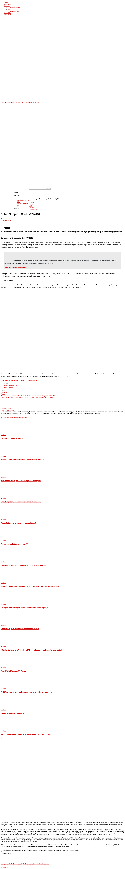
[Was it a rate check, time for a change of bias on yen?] (11, 475)
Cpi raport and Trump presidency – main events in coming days (24, 608)
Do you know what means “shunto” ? (14, 544)
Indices (31, 204)
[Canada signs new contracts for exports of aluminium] (11, 496)
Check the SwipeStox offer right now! (15, 268)
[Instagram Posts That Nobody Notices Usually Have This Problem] (5, 860)
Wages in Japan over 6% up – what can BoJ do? (18, 523)
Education (7, 14)
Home (31, 199)
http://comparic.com (7, 410)
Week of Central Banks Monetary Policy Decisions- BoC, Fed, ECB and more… (30, 586)
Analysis (7, 2)
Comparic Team (6, 220)
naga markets (8, 387)
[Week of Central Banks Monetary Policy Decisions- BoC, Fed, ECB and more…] (11, 581)
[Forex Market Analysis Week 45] (11, 708)
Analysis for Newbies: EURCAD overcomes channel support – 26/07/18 (33, 396)
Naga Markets (33, 209)
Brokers (7, 6)
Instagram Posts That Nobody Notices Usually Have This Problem (25, 864)
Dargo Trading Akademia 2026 (12, 438)
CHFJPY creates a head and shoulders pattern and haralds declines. (26, 692)
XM (9, 9)
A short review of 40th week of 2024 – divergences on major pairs (26, 734)
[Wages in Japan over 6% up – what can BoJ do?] (11, 518)
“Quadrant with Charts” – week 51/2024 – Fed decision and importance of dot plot (32, 650)
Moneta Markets (13, 11)
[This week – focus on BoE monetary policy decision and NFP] (11, 560)
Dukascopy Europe (14, 7)
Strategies (7, 4)
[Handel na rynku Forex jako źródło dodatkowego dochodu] (11, 454)
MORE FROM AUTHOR (20, 417)
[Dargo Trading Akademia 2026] (11, 433)
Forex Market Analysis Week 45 (13, 713)
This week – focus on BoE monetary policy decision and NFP (23, 565)
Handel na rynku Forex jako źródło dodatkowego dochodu (22, 460)
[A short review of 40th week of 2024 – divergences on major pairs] (11, 729)
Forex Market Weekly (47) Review (13, 671)
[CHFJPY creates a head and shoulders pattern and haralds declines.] (11, 687)
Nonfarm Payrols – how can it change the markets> (20, 629)
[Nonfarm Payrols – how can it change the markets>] (11, 623)
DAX (30, 206)
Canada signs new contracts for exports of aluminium (21, 502)
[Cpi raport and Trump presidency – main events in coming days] (11, 602)
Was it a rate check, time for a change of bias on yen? (21, 481)
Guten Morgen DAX (10, 385)
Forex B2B (7, 13)
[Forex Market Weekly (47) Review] (11, 666)
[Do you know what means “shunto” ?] (11, 539)
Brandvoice (4, 867)
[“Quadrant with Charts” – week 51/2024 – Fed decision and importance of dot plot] (11, 644)
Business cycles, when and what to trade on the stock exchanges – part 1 (30, 397)
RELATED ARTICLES (7, 417)
